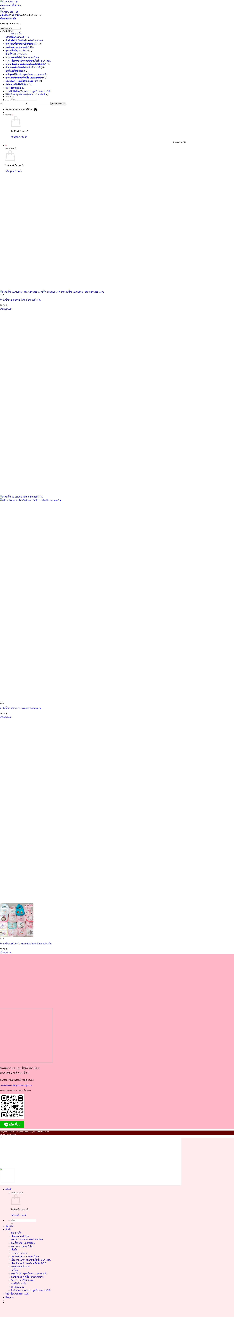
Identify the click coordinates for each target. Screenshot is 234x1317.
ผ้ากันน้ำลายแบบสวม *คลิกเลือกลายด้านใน (20, 300)
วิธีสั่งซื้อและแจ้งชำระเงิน (17, 1294)
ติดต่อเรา (9, 96)
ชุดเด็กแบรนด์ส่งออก (15, 71)
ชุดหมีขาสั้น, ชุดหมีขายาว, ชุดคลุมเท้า (29, 74)
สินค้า (8, 1229)
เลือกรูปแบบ (5, 309)
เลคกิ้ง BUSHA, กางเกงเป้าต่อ (19, 60)
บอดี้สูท (8, 74)
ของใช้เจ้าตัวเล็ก (13, 88)
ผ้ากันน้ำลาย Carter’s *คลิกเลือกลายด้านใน (20, 708)
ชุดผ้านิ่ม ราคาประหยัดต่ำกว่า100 (21, 44)
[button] (9, 115)
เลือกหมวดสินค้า (58, 104)
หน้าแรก (9, 1226)
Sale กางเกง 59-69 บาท (16, 84)
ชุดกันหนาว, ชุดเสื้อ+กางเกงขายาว (21, 81)
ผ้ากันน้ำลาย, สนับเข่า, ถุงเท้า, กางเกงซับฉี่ (30, 91)
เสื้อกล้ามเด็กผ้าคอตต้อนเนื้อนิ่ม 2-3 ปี (22, 67)
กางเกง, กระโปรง (19, 54)
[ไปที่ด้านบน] (1, 1137)
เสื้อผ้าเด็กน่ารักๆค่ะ (14, 40)
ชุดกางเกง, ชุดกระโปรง (16, 50)
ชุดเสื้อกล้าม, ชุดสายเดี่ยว (17, 47)
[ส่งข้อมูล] (12, 1223)
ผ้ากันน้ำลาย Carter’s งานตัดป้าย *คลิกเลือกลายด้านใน (26, 944)
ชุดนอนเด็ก (16, 34)
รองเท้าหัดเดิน (12, 91)
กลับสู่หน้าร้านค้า (19, 137)
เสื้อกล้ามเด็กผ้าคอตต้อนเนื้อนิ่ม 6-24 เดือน (25, 64)
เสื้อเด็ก (8, 54)
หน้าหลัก (4, 15)
